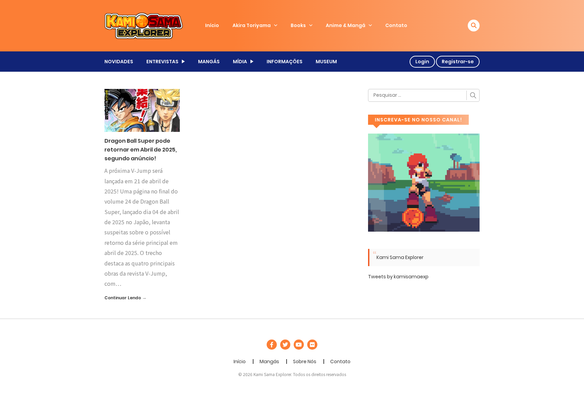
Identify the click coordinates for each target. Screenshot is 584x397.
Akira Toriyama (252, 25)
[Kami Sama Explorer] (143, 25)
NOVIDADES (118, 61)
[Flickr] (312, 345)
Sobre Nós (304, 361)
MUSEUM (326, 61)
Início (212, 25)
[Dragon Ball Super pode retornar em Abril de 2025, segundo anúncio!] (142, 110)
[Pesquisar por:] (424, 95)
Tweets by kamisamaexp (398, 276)
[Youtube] (299, 345)
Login (422, 61)
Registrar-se (458, 61)
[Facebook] (272, 345)
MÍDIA (240, 61)
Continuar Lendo (122, 298)
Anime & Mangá (345, 25)
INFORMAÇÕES (284, 61)
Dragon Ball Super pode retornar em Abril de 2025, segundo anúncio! (140, 149)
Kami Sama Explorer (399, 257)
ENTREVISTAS (162, 61)
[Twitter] (285, 345)
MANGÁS (209, 61)
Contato (396, 25)
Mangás (269, 361)
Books (298, 25)
